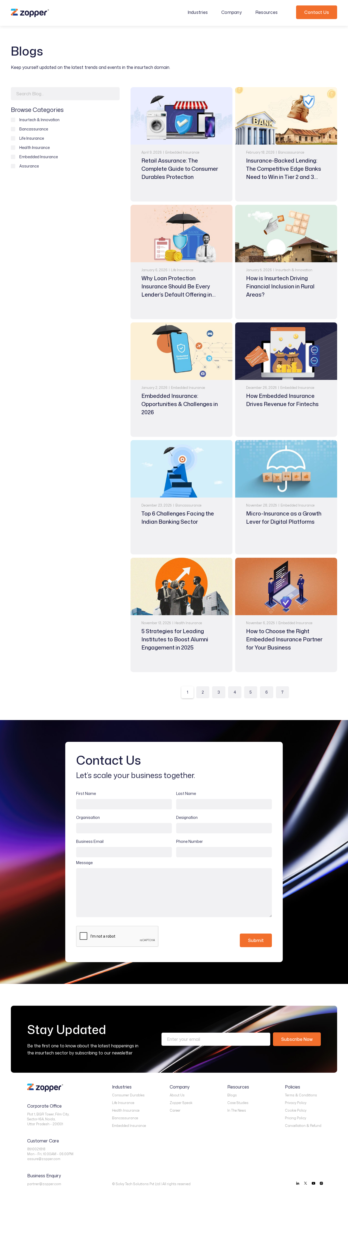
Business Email (90, 841)
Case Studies (237, 1102)
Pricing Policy (295, 1118)
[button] (200, 12)
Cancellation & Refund (303, 1125)
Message (84, 862)
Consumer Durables (128, 1095)
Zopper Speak (181, 1102)
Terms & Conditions (301, 1095)
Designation (187, 817)
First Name (86, 793)
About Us (177, 1095)
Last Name (186, 793)
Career (175, 1110)
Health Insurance (125, 1110)
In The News (236, 1110)
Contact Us (316, 12)
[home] (30, 13)
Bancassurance (125, 1118)
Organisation (88, 817)
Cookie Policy (295, 1110)
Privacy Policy (295, 1102)
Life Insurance (123, 1102)
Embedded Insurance (129, 1125)
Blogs (232, 1095)
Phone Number (189, 841)
